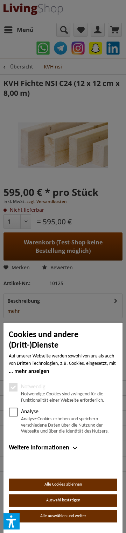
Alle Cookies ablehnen (63, 484)
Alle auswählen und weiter (63, 516)
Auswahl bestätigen (63, 500)
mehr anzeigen (31, 371)
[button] (12, 521)
